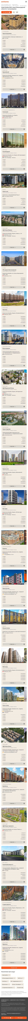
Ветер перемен (6, 348)
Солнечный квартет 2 (8, 864)
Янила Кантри (6, 588)
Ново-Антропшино (7, 33)
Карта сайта (3, 1014)
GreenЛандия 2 (6, 151)
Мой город (5, 666)
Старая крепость (7, 904)
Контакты (3, 1013)
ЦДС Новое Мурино (7, 230)
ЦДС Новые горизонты (8, 826)
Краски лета (6, 468)
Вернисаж (5, 944)
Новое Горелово (6, 429)
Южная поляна (6, 628)
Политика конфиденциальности (13, 1013)
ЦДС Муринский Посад (8, 388)
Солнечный (5, 111)
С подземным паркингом (8, 987)
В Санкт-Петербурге (17, 984)
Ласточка (5, 309)
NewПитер (5, 786)
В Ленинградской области (8, 978)
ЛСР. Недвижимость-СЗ (16, 981)
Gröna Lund (5, 191)
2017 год (20, 978)
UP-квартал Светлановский (9, 269)
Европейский (6, 72)
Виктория (5, 508)
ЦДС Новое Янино (7, 746)
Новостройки (6, 975)
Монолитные (6, 984)
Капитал (5, 548)
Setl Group (5, 981)
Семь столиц (6, 705)
